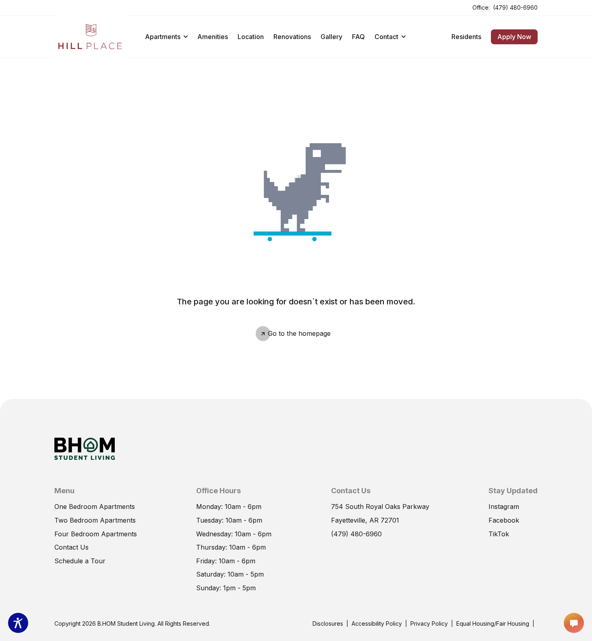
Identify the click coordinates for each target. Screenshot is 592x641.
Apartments (162, 37)
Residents (466, 36)
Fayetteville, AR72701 (365, 519)
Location (251, 37)
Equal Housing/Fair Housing (492, 623)
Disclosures (328, 623)
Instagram (504, 506)
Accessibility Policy (377, 623)
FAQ (358, 37)
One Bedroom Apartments (94, 506)
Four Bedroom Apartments (95, 534)
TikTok (499, 533)
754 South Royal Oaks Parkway (380, 506)
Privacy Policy (429, 623)
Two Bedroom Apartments (95, 520)
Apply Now (511, 35)
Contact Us (71, 547)
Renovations (292, 37)
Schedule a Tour (80, 560)
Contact (386, 37)
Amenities (212, 37)
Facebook (504, 519)
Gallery (331, 37)
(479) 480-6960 (515, 7)
